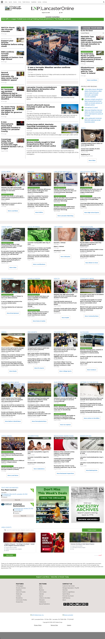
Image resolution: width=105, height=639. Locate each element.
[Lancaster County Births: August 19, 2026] (39, 443)
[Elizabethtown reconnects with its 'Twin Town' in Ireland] (100, 69)
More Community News (91, 316)
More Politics (39, 212)
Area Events (6, 527)
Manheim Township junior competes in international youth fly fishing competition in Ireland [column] (91, 351)
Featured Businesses (9, 488)
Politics (31, 172)
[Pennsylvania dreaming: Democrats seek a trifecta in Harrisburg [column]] (13, 443)
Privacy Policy (38, 625)
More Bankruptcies (91, 470)
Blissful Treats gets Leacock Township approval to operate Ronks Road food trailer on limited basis (91, 308)
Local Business (34, 227)
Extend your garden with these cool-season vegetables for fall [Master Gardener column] (38, 298)
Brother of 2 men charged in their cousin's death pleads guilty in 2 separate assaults (11, 260)
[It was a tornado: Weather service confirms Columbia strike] (52, 45)
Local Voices (6, 436)
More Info (17, 500)
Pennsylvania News (35, 382)
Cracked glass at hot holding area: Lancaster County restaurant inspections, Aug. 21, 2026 (64, 460)
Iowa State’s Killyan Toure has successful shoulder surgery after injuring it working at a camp (64, 363)
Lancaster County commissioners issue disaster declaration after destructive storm (42, 89)
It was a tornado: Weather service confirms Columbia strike (49, 68)
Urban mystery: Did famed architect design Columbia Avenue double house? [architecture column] (38, 313)
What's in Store (86, 227)
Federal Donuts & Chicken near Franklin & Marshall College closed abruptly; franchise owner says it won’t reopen (39, 249)
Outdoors (84, 332)
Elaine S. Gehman (59, 246)
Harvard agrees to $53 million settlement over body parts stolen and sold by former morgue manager (39, 413)
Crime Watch (6, 227)
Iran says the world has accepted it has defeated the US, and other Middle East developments (13, 406)
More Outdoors (91, 369)
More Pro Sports (39, 368)
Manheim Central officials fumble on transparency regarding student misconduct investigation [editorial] (64, 417)
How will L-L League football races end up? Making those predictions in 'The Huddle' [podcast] (36, 19)
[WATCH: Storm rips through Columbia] (20, 29)
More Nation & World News (13, 421)
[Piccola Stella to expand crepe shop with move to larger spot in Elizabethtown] (92, 234)
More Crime (13, 267)
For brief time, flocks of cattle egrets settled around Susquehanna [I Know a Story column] (91, 57)
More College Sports (65, 371)
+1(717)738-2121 (18, 510)
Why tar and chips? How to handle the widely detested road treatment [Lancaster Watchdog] (65, 199)
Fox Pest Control (8, 490)
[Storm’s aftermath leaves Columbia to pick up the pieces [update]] (69, 109)
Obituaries (58, 227)
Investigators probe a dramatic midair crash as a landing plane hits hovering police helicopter (39, 406)
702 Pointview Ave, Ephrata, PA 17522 (23, 508)
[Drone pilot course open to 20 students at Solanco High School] (92, 286)
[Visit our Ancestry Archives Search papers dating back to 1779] (87, 504)
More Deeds (13, 371)
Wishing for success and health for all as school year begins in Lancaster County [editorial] (65, 399)
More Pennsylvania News (39, 421)
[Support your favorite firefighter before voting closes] (20, 40)
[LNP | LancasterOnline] (52, 8)
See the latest (88, 30)
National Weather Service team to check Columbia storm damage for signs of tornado (94, 112)
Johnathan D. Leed (91, 107)
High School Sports (88, 172)
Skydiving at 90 (85, 154)
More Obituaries (65, 256)
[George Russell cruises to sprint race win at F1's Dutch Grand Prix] (39, 340)
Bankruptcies (85, 436)
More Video (92, 160)
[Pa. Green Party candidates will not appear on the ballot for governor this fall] (20, 108)
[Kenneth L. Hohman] (65, 234)
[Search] (104, 2)
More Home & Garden (39, 321)
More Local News (92, 80)
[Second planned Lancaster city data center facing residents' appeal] (20, 74)
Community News (87, 279)
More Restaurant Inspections (65, 473)
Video (83, 128)
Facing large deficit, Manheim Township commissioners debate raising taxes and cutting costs (42, 126)
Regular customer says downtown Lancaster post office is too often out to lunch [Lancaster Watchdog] (65, 191)
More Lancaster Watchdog (65, 215)
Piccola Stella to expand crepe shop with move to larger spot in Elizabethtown (90, 244)
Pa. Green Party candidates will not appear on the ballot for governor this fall (11, 110)
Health (57, 279)
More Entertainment (13, 313)
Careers (69, 625)
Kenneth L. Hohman (59, 242)
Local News (6, 172)
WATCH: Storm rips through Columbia (8, 29)
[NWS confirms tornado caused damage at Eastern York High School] (20, 53)
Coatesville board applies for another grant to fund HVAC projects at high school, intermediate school (91, 301)
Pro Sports (32, 332)
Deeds (3, 332)
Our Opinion (59, 382)
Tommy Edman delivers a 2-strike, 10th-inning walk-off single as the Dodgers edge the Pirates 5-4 (39, 360)
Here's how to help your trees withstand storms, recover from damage (37, 304)
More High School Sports (91, 212)
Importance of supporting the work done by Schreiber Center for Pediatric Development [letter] (91, 405)
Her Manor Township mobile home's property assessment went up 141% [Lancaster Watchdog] (64, 208)
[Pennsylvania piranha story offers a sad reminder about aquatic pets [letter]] (92, 390)
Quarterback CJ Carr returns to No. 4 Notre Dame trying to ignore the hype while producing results (65, 349)
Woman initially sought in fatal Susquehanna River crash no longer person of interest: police (41, 144)
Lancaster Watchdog (63, 172)
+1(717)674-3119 (6, 495)
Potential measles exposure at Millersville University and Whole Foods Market (65, 303)
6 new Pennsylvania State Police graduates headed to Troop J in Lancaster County (10, 126)
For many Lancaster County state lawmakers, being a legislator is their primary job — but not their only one (38, 205)
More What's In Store (91, 262)
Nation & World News (10, 382)
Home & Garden (34, 279)
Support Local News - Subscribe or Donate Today (52, 577)
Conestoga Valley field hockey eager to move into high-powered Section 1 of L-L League (12, 144)
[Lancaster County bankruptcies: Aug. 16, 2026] (92, 443)
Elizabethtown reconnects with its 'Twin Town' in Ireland (88, 70)
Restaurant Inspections (64, 436)
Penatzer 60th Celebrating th (36, 462)
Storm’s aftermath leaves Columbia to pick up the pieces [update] (41, 107)
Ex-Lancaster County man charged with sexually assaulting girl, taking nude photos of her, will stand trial (13, 253)
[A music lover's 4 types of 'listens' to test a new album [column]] (13, 286)
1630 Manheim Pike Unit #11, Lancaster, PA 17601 (14, 494)
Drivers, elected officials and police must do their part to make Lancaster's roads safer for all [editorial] (65, 408)
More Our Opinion (65, 424)
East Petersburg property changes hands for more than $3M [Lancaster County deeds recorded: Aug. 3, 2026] (12, 363)
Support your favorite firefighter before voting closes (12, 43)
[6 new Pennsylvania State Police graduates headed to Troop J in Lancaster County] (20, 123)
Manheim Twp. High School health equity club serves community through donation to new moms (91, 41)
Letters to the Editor (89, 382)
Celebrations (33, 436)
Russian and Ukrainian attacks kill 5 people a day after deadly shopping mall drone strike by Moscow (13, 413)
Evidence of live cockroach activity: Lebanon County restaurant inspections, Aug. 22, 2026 (64, 453)
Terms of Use (54, 625)
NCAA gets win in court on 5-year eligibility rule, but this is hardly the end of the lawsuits (65, 356)
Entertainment (7, 279)
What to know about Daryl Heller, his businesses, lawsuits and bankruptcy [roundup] (38, 256)
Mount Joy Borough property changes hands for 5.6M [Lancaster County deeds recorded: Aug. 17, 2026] (12, 349)
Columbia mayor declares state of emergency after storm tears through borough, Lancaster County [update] (93, 93)
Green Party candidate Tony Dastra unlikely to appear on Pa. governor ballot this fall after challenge (38, 197)
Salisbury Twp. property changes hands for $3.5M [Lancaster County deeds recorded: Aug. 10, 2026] (13, 356)
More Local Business (39, 264)
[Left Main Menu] (2, 2)
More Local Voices (13, 475)
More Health (65, 317)
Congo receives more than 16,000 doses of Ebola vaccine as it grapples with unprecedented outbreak (12, 399)
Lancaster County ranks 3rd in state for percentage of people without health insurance (65, 310)
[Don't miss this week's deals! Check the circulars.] (52, 504)
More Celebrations (39, 469)
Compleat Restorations (19, 505)
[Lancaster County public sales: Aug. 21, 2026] (39, 234)
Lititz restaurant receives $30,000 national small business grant (93, 120)
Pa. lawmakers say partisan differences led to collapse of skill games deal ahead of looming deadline (11, 94)
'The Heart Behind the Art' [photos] (11, 307)
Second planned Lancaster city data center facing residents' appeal (9, 76)
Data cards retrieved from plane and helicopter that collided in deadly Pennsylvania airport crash (38, 399)
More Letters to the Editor (91, 418)
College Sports (60, 332)
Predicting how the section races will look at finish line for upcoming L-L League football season (91, 191)
